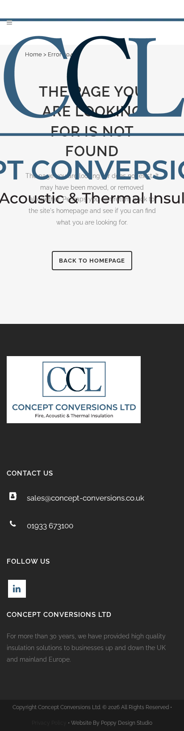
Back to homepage (92, 260)
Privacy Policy (49, 723)
